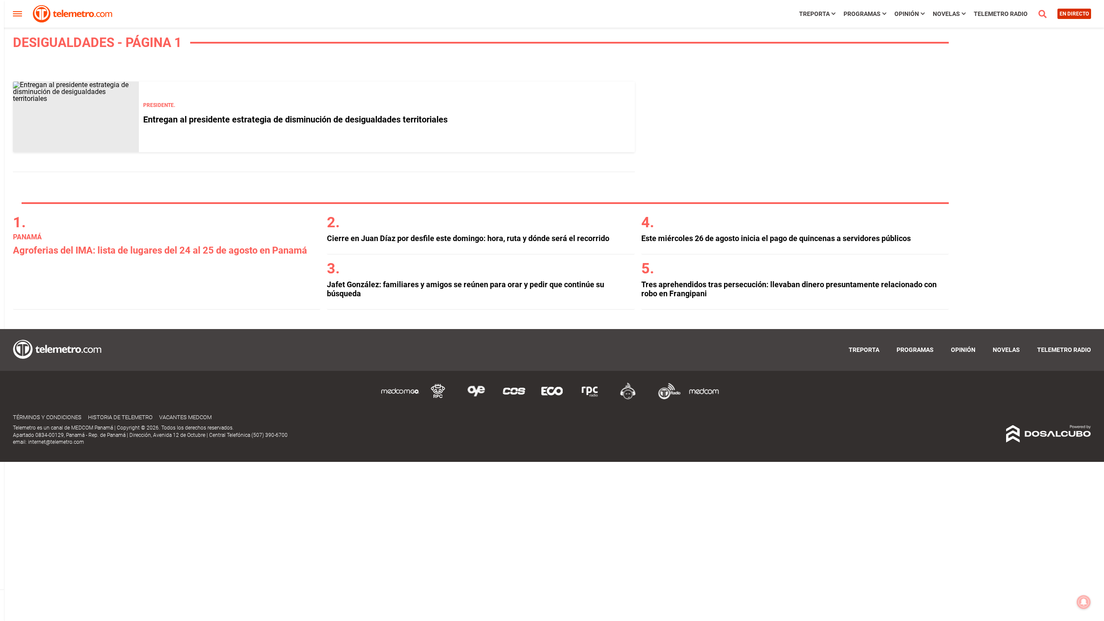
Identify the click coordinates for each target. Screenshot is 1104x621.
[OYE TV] (476, 398)
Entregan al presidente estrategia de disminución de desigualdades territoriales (295, 119)
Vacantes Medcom (185, 417)
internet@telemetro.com (56, 442)
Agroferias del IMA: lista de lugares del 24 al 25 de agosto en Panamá (160, 250)
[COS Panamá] (514, 398)
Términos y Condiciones (47, 417)
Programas (862, 14)
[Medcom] (704, 398)
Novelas (946, 14)
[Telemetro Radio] (666, 398)
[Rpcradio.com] (590, 398)
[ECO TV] (552, 398)
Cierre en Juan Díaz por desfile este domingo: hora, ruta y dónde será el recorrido (468, 238)
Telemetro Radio (1001, 14)
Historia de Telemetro (120, 417)
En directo (1074, 14)
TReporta (814, 14)
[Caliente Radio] (628, 398)
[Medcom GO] (400, 398)
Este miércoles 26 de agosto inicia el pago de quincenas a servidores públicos (776, 238)
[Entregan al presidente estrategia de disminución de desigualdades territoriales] (76, 117)
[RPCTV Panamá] (438, 398)
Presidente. (159, 105)
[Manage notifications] (1084, 602)
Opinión (906, 14)
